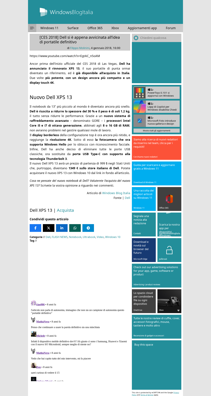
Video (100, 237)
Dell (127, 198)
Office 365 (95, 28)
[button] (32, 28)
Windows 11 (49, 28)
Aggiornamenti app (142, 28)
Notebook (75, 237)
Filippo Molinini (80, 48)
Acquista (65, 210)
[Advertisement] (80, 269)
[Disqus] (80, 340)
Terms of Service (146, 395)
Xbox (115, 28)
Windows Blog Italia (116, 193)
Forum (171, 28)
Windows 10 (112, 237)
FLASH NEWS (60, 237)
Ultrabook (89, 237)
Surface (73, 28)
